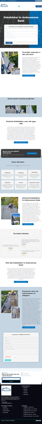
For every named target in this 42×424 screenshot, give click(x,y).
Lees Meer (7, 177)
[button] (19, 6)
